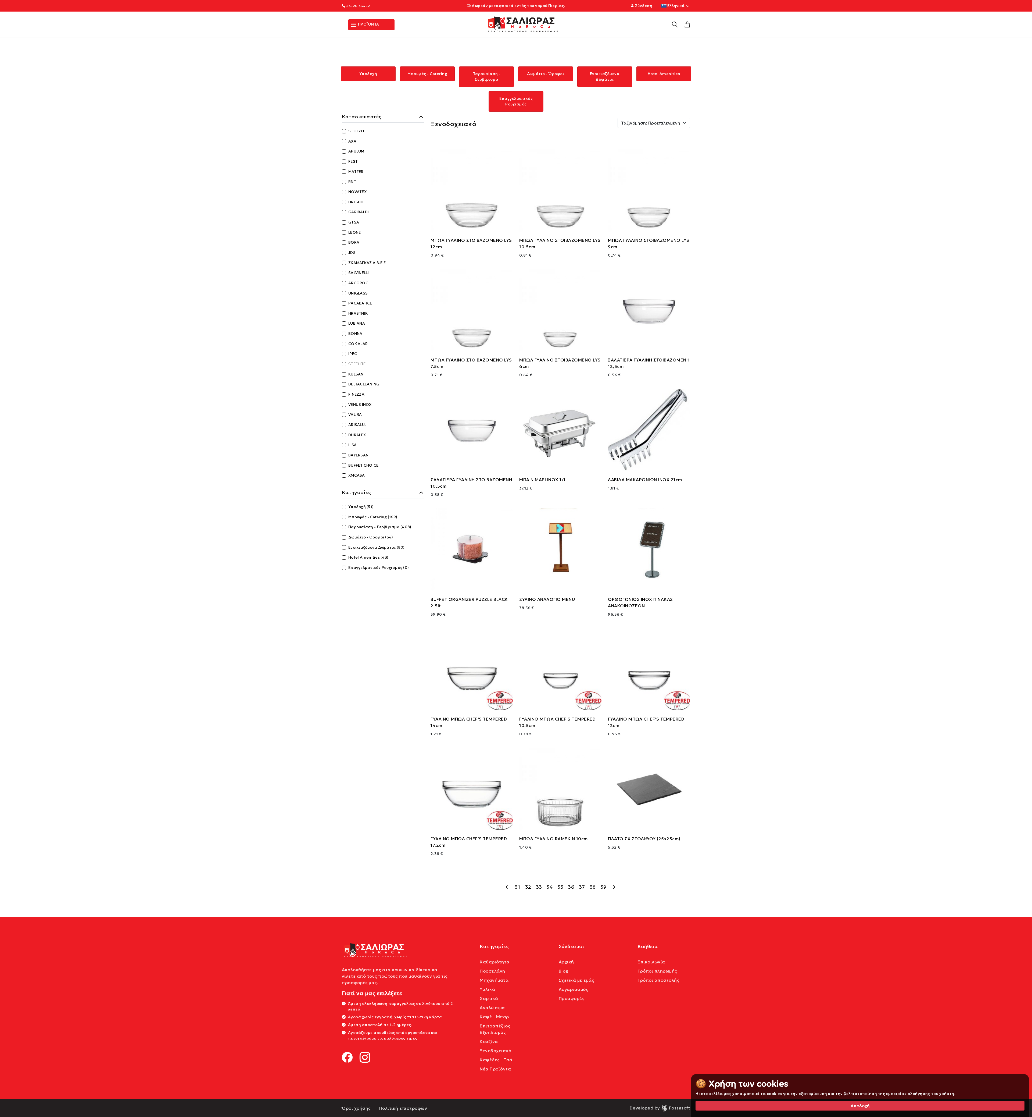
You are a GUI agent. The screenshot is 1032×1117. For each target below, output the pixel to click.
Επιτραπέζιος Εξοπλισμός (495, 1029)
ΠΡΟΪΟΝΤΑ (368, 24)
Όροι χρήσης (356, 1108)
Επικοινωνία (651, 961)
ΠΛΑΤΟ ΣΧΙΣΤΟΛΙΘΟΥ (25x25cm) (644, 838)
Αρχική (566, 961)
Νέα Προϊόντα (495, 1069)
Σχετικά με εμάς (576, 980)
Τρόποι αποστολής (658, 980)
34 (549, 887)
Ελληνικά (675, 5)
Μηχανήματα (494, 980)
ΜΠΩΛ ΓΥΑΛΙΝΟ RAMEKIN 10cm (553, 838)
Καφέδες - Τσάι (497, 1059)
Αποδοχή (860, 1105)
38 (593, 887)
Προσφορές (572, 998)
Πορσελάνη (492, 971)
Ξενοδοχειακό (495, 1050)
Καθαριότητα (495, 961)
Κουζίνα (489, 1041)
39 (603, 887)
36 (571, 887)
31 (517, 887)
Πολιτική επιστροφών (403, 1108)
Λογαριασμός (573, 989)
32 (528, 887)
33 (539, 887)
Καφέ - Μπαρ (494, 1016)
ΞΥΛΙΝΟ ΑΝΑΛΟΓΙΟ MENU (547, 599)
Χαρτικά (489, 998)
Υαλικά (487, 989)
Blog (564, 971)
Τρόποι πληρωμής (657, 971)
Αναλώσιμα (492, 1007)
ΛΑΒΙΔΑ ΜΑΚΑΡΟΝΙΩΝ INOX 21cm (645, 479)
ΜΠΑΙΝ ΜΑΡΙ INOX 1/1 (542, 479)
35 (560, 887)
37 (582, 887)
